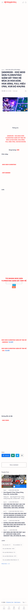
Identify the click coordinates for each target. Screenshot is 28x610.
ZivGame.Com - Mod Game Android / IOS (17, 602)
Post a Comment (14, 465)
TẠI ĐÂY (11, 342)
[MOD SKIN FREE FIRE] (14, 490)
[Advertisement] (14, 20)
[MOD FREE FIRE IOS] (14, 502)
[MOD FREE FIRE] (13, 530)
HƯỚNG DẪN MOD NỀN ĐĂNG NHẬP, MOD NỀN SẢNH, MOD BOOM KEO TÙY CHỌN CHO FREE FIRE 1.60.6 (15, 524)
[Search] (25, 2)
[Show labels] (6, 564)
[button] (23, 2)
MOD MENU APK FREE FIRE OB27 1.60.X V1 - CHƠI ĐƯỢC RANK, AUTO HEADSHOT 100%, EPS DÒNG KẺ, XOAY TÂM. (14, 534)
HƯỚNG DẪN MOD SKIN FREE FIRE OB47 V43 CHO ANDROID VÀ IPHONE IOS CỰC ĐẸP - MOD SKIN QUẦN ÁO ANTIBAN (15, 515)
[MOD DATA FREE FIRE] (14, 520)
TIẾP (14, 287)
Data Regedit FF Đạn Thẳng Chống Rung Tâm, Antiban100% (13, 493)
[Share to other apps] (22, 455)
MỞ (14, 285)
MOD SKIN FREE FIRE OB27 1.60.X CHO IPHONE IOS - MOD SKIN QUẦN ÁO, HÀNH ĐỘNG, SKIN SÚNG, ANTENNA (14, 506)
